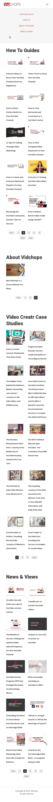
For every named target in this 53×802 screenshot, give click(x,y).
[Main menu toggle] (47, 4)
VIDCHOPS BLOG (26, 14)
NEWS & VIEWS (26, 32)
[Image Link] (15, 63)
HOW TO (26, 20)
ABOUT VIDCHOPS (26, 26)
